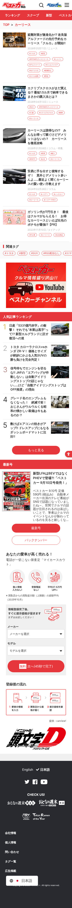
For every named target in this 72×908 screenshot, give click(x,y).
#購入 (53, 153)
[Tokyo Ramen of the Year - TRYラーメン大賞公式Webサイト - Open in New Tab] (36, 817)
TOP (6, 25)
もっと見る (36, 450)
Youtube (44, 781)
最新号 (36, 528)
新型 (49, 15)
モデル (11, 643)
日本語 (45, 770)
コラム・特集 (55, 148)
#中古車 (32, 235)
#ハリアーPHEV (50, 200)
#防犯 (46, 76)
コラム (52, 189)
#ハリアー (44, 194)
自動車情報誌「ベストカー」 (14, 5)
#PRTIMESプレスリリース (38, 59)
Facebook (35, 781)
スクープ (33, 15)
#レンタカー (58, 194)
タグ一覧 (10, 861)
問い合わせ (12, 851)
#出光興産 (59, 235)
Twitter (27, 782)
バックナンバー (36, 540)
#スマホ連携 (33, 76)
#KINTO (32, 159)
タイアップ (54, 229)
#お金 (43, 159)
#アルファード (34, 65)
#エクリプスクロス (46, 113)
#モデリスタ (33, 70)
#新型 (43, 53)
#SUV (31, 107)
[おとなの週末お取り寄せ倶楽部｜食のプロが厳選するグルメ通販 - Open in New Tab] (21, 803)
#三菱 (31, 113)
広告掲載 (10, 870)
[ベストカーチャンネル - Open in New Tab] (36, 285)
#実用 (43, 153)
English (27, 770)
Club (54, 5)
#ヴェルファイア (52, 65)
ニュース (53, 48)
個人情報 (10, 842)
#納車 (61, 113)
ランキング (12, 15)
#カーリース (33, 118)
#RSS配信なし (51, 253)
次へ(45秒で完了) (36, 666)
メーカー (13, 626)
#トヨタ (32, 53)
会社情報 (10, 833)
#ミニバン (57, 59)
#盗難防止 (47, 70)
